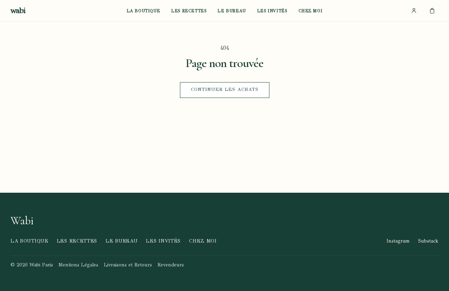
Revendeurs (171, 265)
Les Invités (272, 11)
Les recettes (188, 11)
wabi (18, 10)
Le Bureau (231, 11)
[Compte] (414, 10)
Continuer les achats (225, 89)
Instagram (398, 241)
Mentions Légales (78, 265)
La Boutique (143, 11)
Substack (428, 241)
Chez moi (311, 11)
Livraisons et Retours (128, 265)
